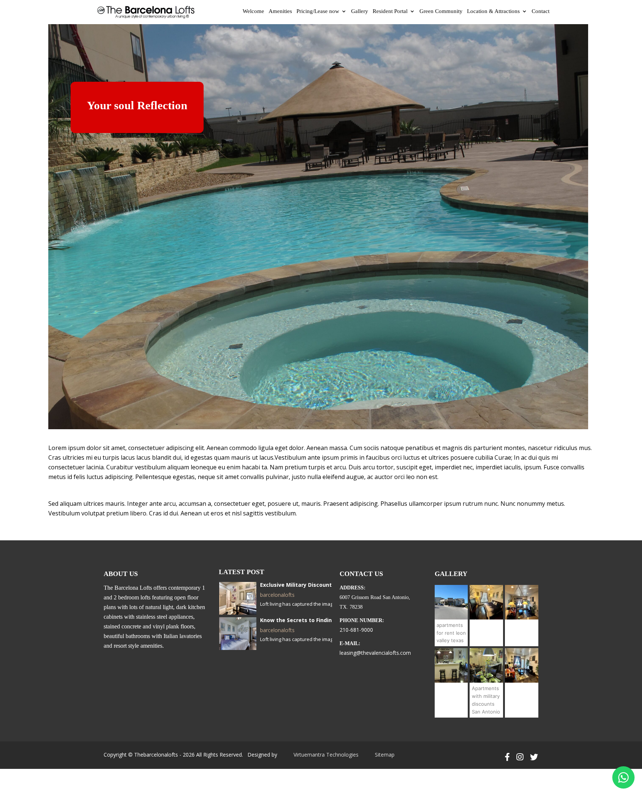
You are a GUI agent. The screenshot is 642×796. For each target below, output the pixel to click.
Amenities (280, 11)
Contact (540, 11)
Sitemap (385, 754)
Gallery (359, 11)
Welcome (253, 11)
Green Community (441, 11)
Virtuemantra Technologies (326, 754)
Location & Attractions (493, 11)
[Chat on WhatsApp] (623, 777)
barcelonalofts (277, 594)
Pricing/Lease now (317, 11)
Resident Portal (390, 11)
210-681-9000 (356, 629)
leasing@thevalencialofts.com (375, 652)
